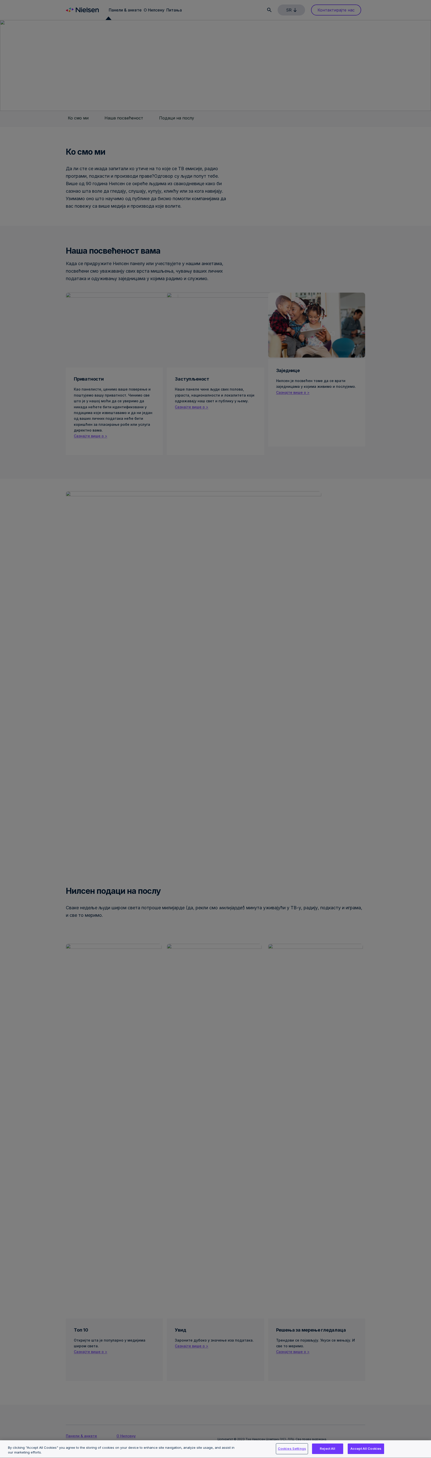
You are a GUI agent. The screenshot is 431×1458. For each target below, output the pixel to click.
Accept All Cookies (365, 1449)
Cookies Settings (292, 1449)
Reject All (327, 1449)
